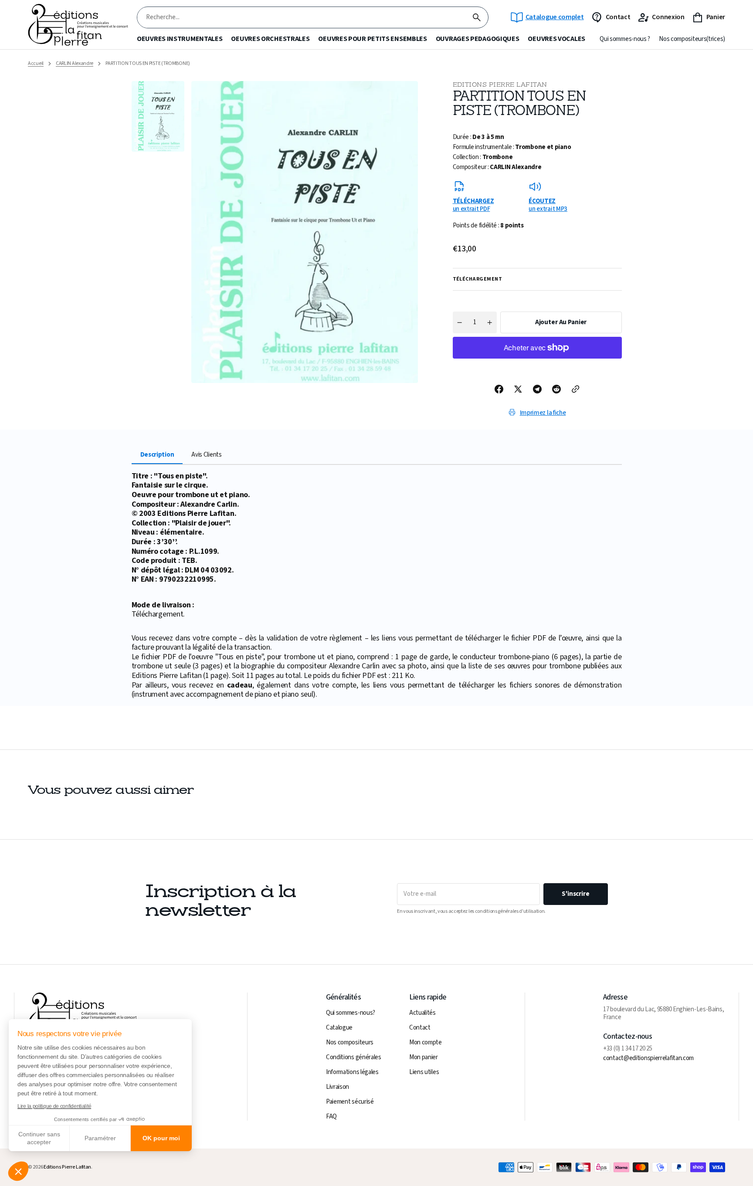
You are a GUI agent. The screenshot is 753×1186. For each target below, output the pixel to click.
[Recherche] (476, 17)
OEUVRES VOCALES (556, 39)
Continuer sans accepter (39, 1138)
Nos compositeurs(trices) (692, 39)
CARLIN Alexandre (74, 64)
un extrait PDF (473, 205)
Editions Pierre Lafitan (67, 1167)
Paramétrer (100, 1138)
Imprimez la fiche (543, 412)
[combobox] (301, 17)
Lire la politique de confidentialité (54, 1106)
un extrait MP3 (548, 205)
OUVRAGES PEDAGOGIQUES (477, 39)
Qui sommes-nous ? (625, 39)
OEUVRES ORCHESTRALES (270, 39)
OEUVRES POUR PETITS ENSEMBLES (372, 39)
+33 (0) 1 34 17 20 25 (627, 1049)
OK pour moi (161, 1138)
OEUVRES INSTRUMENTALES (179, 39)
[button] (18, 1171)
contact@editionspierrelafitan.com (648, 1058)
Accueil (36, 64)
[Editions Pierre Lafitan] (78, 25)
